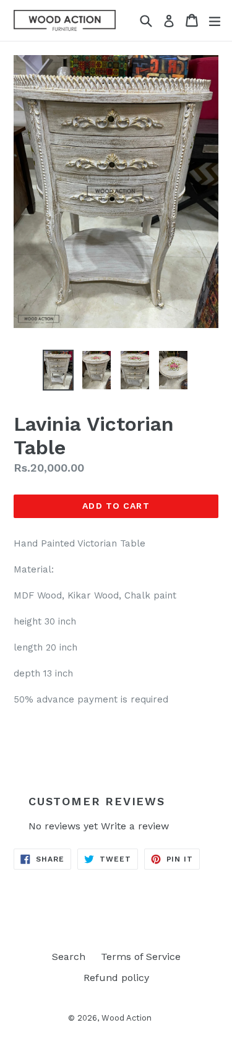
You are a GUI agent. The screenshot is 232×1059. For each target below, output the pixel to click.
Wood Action (126, 1017)
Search (68, 956)
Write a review (135, 826)
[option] (58, 370)
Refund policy (116, 977)
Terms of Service (141, 956)
